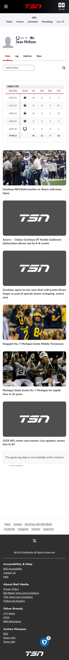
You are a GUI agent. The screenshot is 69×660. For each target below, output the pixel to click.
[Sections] (6, 6)
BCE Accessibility (12, 568)
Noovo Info (9, 637)
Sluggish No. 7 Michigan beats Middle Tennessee (33, 344)
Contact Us (9, 572)
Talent (7, 524)
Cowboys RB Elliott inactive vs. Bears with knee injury (32, 191)
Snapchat (48, 528)
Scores (62, 9)
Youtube (35, 528)
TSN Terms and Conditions (18, 597)
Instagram (23, 528)
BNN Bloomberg (12, 621)
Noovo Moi (9, 641)
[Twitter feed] (34, 541)
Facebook (9, 528)
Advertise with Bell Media (38, 524)
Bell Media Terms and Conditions (21, 593)
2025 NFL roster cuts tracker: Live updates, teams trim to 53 (34, 442)
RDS (5, 633)
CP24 (6, 617)
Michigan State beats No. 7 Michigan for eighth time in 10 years (32, 392)
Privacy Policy (11, 589)
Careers (17, 524)
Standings (47, 21)
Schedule (33, 21)
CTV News (9, 613)
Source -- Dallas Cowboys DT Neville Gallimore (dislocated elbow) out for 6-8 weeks (32, 241)
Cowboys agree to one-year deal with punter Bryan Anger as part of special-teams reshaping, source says (34, 293)
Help (5, 576)
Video (9, 21)
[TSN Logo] (33, 6)
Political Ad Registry (14, 601)
